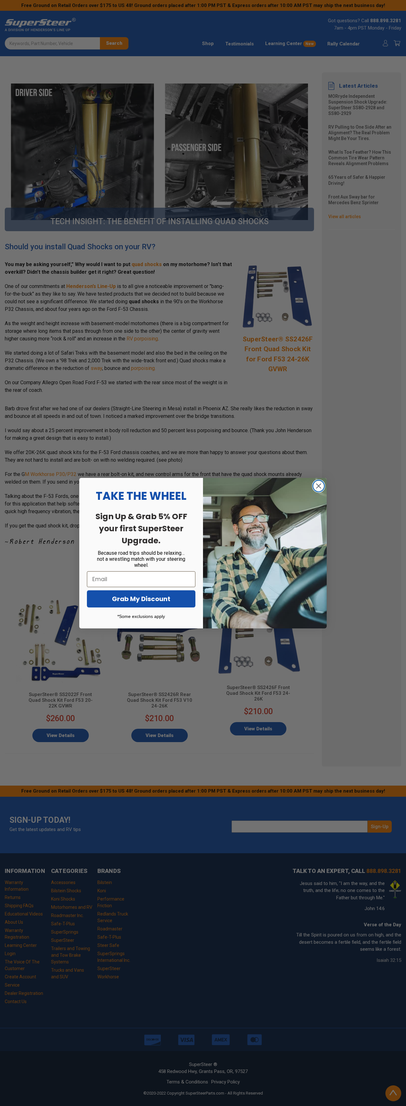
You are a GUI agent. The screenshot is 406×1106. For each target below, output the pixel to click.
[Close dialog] (318, 486)
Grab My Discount (141, 598)
